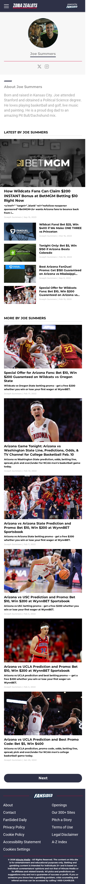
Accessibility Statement (22, 842)
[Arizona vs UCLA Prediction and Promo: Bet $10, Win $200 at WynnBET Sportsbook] (43, 653)
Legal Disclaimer (65, 834)
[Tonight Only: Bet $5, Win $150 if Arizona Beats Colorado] (43, 253)
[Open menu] (6, 6)
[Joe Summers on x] (39, 66)
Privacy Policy (14, 827)
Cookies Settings (16, 849)
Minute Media (23, 859)
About (8, 805)
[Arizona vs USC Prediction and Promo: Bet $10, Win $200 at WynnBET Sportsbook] (43, 582)
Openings (59, 805)
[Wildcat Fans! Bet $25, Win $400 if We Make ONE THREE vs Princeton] (43, 232)
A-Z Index (59, 842)
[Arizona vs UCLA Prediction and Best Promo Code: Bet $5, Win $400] (43, 727)
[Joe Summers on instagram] (47, 66)
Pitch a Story (62, 820)
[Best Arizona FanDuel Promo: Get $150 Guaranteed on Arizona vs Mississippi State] (43, 274)
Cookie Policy (13, 834)
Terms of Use (62, 827)
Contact (9, 812)
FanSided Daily (15, 820)
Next (43, 778)
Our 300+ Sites (63, 812)
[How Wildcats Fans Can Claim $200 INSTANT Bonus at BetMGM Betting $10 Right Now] (43, 179)
